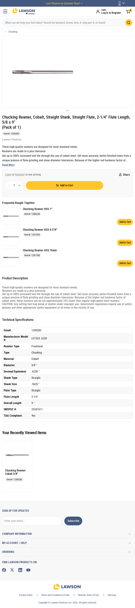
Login (8, 174)
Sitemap (112, 595)
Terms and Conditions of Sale (55, 595)
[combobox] (67, 23)
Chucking (12, 31)
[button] (61, 110)
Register (20, 174)
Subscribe (73, 521)
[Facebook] (4, 570)
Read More (8, 165)
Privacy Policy (26, 595)
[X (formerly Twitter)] (12, 570)
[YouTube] (28, 570)
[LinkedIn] (20, 570)
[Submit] (128, 22)
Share (126, 174)
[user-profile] (119, 4)
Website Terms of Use (88, 595)
